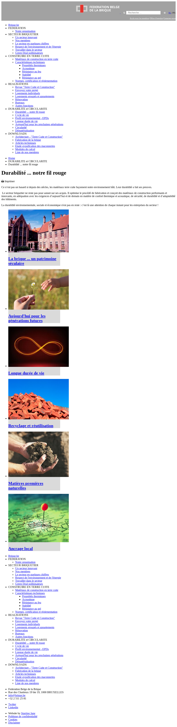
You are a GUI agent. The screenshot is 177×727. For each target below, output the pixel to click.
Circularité (21, 127)
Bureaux (20, 102)
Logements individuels (27, 93)
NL (170, 13)
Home (11, 158)
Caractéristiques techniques (30, 62)
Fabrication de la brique (28, 139)
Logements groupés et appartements (34, 96)
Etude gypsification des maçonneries (35, 146)
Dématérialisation (24, 130)
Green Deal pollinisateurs (29, 52)
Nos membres (22, 40)
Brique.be (13, 24)
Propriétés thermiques (34, 65)
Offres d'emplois (156, 18)
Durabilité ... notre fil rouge (30, 111)
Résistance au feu (31, 71)
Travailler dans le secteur (28, 49)
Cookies (12, 719)
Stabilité (26, 74)
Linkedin (13, 707)
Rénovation (21, 99)
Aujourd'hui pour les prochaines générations (39, 124)
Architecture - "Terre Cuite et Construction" (39, 136)
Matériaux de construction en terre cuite (36, 59)
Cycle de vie (22, 115)
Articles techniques (25, 143)
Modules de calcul (25, 149)
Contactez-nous (169, 18)
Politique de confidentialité (22, 716)
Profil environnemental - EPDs (32, 118)
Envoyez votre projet (26, 90)
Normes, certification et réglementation (36, 80)
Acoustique (28, 68)
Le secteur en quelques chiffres (32, 43)
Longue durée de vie (26, 121)
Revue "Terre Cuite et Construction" (35, 87)
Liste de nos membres (27, 152)
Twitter (12, 704)
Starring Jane (28, 713)
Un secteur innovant (26, 37)
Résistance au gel (31, 77)
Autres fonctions (24, 105)
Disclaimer (14, 722)
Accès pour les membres (139, 18)
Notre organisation (25, 31)
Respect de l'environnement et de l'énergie (38, 46)
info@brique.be (16, 695)
